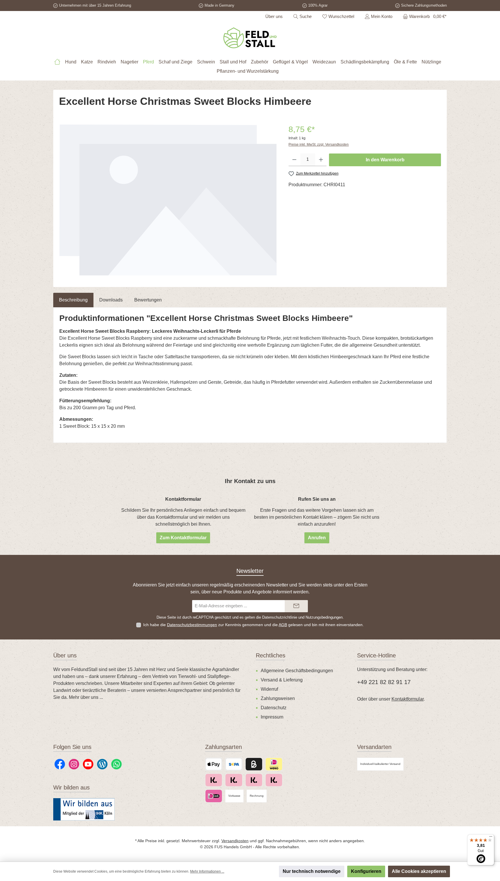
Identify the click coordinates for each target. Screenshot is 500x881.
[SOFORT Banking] (273, 780)
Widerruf (269, 689)
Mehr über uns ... (86, 697)
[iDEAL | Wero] (273, 764)
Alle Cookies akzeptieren (419, 871)
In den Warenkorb (385, 159)
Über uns (274, 16)
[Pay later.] (213, 780)
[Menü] (490, 837)
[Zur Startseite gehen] (250, 38)
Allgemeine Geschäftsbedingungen (297, 670)
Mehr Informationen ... (207, 871)
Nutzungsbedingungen (324, 617)
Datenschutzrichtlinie (279, 617)
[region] (168, 200)
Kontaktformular (407, 699)
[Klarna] (253, 780)
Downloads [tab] (111, 299)
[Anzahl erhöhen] (321, 159)
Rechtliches (270, 655)
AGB (283, 624)
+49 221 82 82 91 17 (384, 682)
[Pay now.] (233, 780)
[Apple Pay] (213, 764)
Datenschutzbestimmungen (192, 624)
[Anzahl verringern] (294, 159)
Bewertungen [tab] (148, 299)
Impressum (272, 716)
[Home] (59, 62)
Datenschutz (273, 707)
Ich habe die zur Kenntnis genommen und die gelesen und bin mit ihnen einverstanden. (253, 624)
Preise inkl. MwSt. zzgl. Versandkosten (318, 144)
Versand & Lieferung (282, 679)
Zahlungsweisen (278, 698)
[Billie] (253, 764)
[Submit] (296, 606)
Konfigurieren (366, 871)
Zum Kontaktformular (183, 537)
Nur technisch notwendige (312, 871)
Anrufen (317, 537)
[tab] (73, 300)
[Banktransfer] (233, 764)
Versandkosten (235, 840)
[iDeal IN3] (213, 796)
